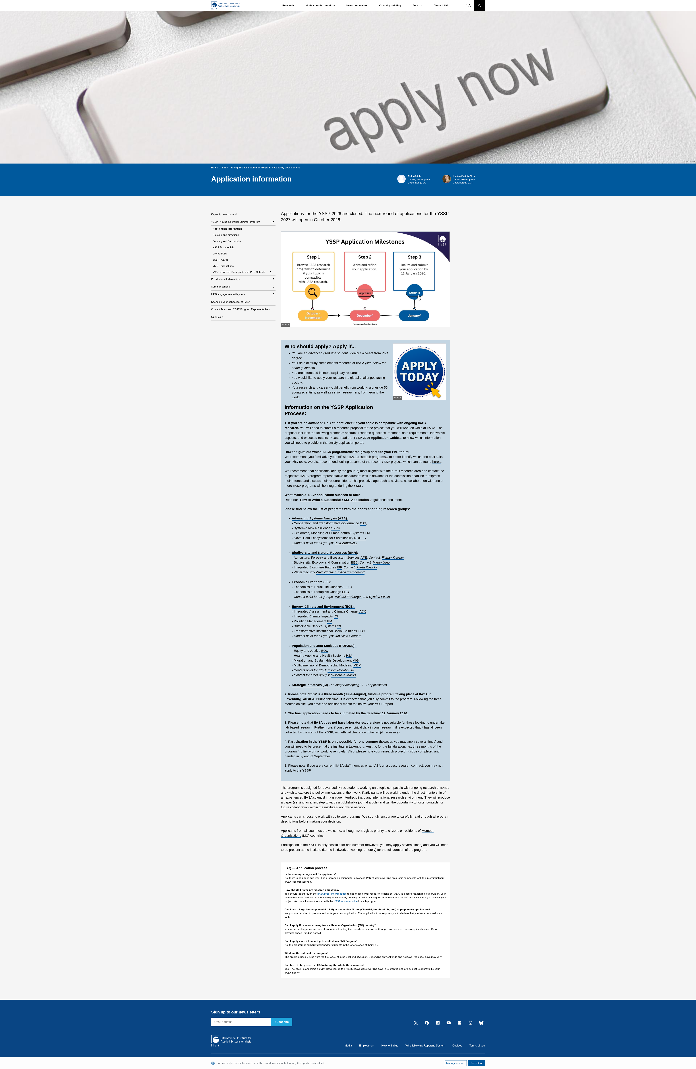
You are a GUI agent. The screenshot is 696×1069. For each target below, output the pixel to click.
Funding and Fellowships (227, 241)
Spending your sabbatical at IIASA (230, 301)
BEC (354, 562)
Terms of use (477, 1045)
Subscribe (282, 1021)
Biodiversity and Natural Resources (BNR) (324, 552)
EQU (324, 650)
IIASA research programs (367, 457)
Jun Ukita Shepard (348, 636)
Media (348, 1045)
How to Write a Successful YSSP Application (334, 500)
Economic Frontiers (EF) (311, 582)
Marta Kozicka (367, 567)
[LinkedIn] (437, 1023)
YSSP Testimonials (223, 247)
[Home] (225, 5)
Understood (476, 1063)
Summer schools (220, 286)
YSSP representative (346, 901)
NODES (360, 538)
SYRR (335, 528)
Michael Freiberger (348, 597)
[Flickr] (459, 1023)
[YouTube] (448, 1023)
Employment (366, 1045)
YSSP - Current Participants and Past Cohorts (239, 272)
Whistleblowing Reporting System (425, 1045)
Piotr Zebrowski (346, 543)
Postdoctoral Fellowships (225, 279)
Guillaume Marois (343, 675)
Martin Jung (381, 562)
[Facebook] (426, 1023)
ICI (336, 616)
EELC (347, 587)
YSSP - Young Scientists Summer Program (246, 167)
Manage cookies (455, 1063)
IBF (339, 567)
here (435, 462)
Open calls (217, 316)
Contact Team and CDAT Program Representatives (240, 309)
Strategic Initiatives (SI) (310, 685)
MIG (356, 660)
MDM (357, 665)
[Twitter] (416, 1023)
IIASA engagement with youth (228, 294)
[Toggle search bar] (479, 5)
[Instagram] (470, 1023)
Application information (227, 228)
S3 (339, 626)
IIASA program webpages (332, 893)
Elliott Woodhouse (341, 670)
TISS (361, 631)
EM (367, 533)
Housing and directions (226, 234)
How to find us (389, 1045)
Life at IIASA (220, 253)
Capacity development (224, 214)
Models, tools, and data (320, 5)
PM (329, 621)
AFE (364, 557)
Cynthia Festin (379, 597)
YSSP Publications (223, 265)
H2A (349, 655)
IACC (362, 611)
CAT (363, 523)
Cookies (457, 1045)
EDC (345, 592)
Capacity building (390, 5)
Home (214, 167)
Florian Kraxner (393, 557)
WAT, (340, 572)
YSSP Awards (220, 259)
